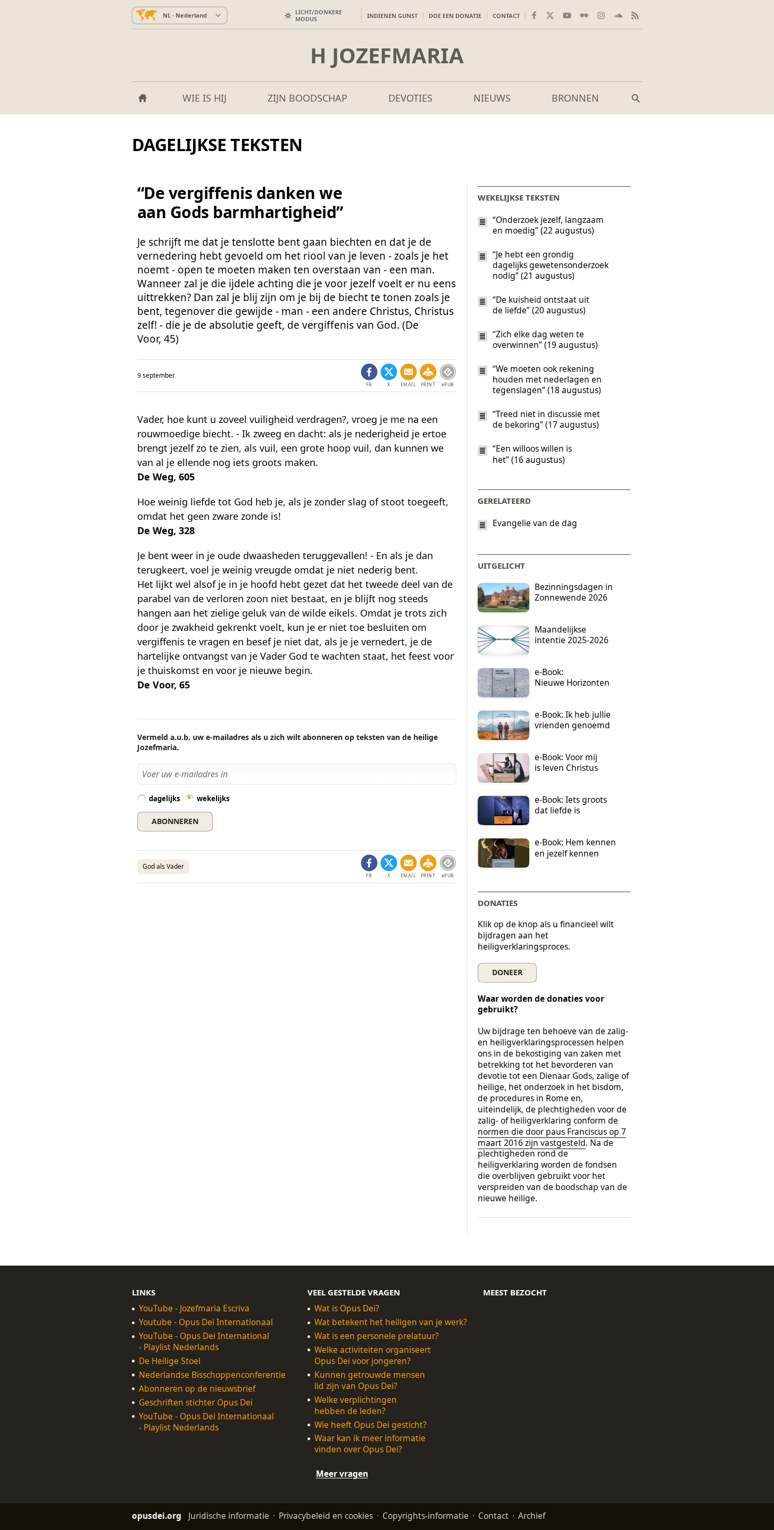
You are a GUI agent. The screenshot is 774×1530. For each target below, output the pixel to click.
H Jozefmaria (387, 55)
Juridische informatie (228, 1515)
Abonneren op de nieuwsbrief (197, 1388)
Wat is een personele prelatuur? (376, 1336)
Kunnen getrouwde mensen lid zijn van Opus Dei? (369, 1380)
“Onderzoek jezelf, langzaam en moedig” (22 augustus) (548, 225)
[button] (428, 375)
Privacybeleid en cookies (326, 1515)
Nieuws (492, 98)
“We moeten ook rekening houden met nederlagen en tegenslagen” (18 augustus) (547, 379)
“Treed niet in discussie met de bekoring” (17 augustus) (546, 419)
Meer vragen (342, 1473)
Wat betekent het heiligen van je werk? (390, 1322)
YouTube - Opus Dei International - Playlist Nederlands (204, 1342)
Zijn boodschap (307, 98)
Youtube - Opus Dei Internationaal (206, 1322)
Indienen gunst (392, 15)
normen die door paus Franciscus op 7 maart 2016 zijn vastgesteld (552, 1137)
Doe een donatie (455, 15)
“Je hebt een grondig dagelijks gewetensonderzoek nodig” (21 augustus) (551, 265)
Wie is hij (204, 98)
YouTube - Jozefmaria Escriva (194, 1308)
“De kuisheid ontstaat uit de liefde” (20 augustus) (541, 304)
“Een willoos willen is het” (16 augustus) (532, 454)
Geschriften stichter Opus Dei (196, 1402)
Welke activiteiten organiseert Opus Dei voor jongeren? (372, 1355)
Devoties (410, 98)
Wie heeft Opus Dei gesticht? (370, 1425)
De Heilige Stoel (170, 1361)
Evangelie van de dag (535, 523)
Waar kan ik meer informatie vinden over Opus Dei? (370, 1444)
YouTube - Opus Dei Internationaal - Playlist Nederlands (206, 1422)
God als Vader (163, 866)
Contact (506, 15)
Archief (531, 1515)
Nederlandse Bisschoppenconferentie (212, 1375)
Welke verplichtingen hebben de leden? (355, 1405)
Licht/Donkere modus (318, 15)
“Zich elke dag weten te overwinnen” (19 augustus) (545, 339)
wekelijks (213, 798)
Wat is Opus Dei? (346, 1308)
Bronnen (575, 98)
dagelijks (164, 798)
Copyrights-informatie (425, 1515)
